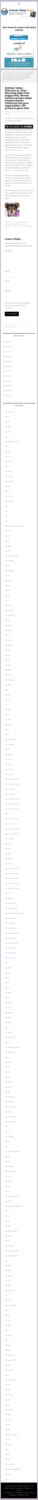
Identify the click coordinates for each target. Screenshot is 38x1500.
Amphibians (9, 898)
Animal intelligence (12, 933)
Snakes (7, 665)
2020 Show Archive (12, 799)
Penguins (8, 1286)
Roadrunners (9, 1355)
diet (6, 1057)
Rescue (7, 228)
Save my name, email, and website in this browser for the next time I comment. (18, 305)
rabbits (7, 586)
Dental (7, 536)
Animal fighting (10, 928)
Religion (8, 1345)
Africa (7, 893)
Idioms (7, 456)
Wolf (7, 466)
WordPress (20, 1495)
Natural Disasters (11, 1256)
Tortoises (8, 1415)
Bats (7, 734)
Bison (7, 988)
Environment (9, 1097)
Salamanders (10, 571)
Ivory (7, 437)
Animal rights (10, 744)
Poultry (7, 1320)
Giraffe (7, 1156)
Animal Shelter (10, 948)
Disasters (8, 1062)
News (7, 1261)
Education (9, 1082)
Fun (6, 506)
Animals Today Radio (19, 17)
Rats (7, 600)
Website (8, 291)
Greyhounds (9, 501)
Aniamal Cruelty (11, 903)
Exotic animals (10, 1107)
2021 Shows (7, 347)
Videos (7, 1439)
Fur (6, 1147)
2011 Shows (7, 395)
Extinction (8, 1112)
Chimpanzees (10, 1037)
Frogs (7, 1142)
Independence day (12, 442)
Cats (7, 1027)
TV (6, 705)
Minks (7, 690)
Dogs (11, 224)
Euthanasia (9, 1102)
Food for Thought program (14, 170)
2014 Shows (7, 381)
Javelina (8, 427)
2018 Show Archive (12, 809)
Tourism (8, 695)
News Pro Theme (21, 1492)
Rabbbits (8, 1335)
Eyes (7, 521)
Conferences (9, 1052)
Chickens (8, 1032)
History (7, 1176)
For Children (9, 1137)
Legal (7, 1216)
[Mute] (25, 127)
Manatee (8, 645)
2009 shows (9, 412)
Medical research (11, 1231)
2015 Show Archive (18, 222)
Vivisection (9, 1444)
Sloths (7, 660)
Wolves (8, 1474)
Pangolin (8, 625)
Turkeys (8, 1420)
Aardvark (8, 764)
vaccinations (9, 561)
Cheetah (8, 725)
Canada (8, 1022)
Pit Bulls (8, 1300)
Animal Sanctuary (11, 943)
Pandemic (8, 630)
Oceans (8, 1271)
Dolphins (8, 1072)
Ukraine (8, 710)
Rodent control (10, 1360)
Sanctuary (9, 1370)
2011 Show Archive (12, 883)
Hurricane (8, 461)
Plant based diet (11, 1305)
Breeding (8, 1003)
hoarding (8, 1181)
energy (7, 1092)
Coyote (8, 551)
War (6, 1449)
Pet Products (10, 1290)
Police (7, 576)
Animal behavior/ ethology (15, 913)
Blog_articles (10, 789)
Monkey (8, 685)
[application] (19, 127)
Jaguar (7, 432)
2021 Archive (9, 794)
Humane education (12, 1196)
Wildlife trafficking (11, 556)
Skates (7, 1390)
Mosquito (8, 670)
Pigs (6, 1295)
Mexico (7, 1241)
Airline (7, 749)
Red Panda (9, 610)
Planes (7, 590)
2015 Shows (7, 376)
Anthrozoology (10, 958)
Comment (9, 251)
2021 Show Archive (12, 784)
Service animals (10, 1380)
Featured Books (11, 1122)
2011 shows (9, 839)
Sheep (7, 650)
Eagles (7, 1077)
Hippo (7, 491)
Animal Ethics (10, 923)
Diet (25, 226)
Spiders (8, 1400)
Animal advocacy (11, 908)
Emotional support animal (14, 526)
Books (7, 998)
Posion (7, 1315)
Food (7, 1132)
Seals (7, 1375)
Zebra (7, 417)
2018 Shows (7, 361)
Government (9, 1166)
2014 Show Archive (12, 868)
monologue (9, 1246)
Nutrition (8, 1266)
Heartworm (9, 496)
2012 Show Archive (12, 878)
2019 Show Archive (12, 804)
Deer (7, 541)
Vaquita (8, 486)
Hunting (8, 1201)
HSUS (7, 1191)
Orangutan (9, 1276)
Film (6, 1127)
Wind (7, 446)
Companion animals (12, 1047)
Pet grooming (10, 615)
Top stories (9, 1410)
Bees (7, 978)
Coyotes (8, 546)
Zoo (6, 1479)
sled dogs (8, 1395)
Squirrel (8, 675)
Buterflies (8, 859)
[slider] (29, 126)
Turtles (7, 1425)
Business (8, 1017)
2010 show (9, 481)
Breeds (7, 1008)
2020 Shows (7, 352)
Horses (7, 1186)
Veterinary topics (11, 1434)
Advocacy (9, 759)
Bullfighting (9, 1012)
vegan (7, 1429)
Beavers (8, 849)
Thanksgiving (10, 680)
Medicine (8, 1236)
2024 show (9, 769)
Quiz (7, 1330)
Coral (7, 566)
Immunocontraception (13, 1206)
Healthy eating (10, 1171)
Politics (7, 1310)
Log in (27, 1495)
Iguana (7, 451)
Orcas (7, 1281)
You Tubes (9, 476)
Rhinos (7, 1350)
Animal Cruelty (18, 226)
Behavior (8, 844)
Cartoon (8, 854)
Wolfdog (8, 471)
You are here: (7, 72)
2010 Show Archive (12, 888)
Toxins (7, 700)
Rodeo (7, 1365)
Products (8, 531)
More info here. (16, 150)
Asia (6, 963)
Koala (7, 422)
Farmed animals (11, 1117)
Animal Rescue (10, 938)
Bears (7, 973)
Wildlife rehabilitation (12, 1469)
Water (7, 1454)
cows (7, 715)
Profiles (8, 720)
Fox (6, 511)
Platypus (8, 581)
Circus (7, 1042)
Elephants (8, 1087)
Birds (7, 983)
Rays (7, 1340)
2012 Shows (7, 391)
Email (7, 281)
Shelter (7, 655)
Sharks (7, 1385)
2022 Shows (7, 342)
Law (31, 226)
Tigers (7, 1405)
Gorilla (7, 1161)
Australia (8, 968)
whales (7, 1459)
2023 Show (9, 774)
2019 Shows (7, 356)
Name (7, 271)
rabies (7, 595)
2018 (7, 814)
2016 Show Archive (12, 829)
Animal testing (10, 739)
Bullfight (8, 864)
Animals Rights (10, 953)
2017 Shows (7, 366)
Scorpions (8, 640)
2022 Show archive (12, 779)
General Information (20, 224)
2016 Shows (7, 371)
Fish (6, 516)
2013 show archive (12, 873)
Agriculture (9, 754)
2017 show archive (12, 819)
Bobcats (8, 993)
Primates (8, 1325)
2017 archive (9, 824)
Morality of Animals (12, 1251)
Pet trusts (8, 605)
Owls (7, 635)
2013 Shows (7, 386)
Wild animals (10, 1464)
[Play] (7, 127)
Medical (8, 1226)
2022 (7, 729)
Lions (7, 1221)
